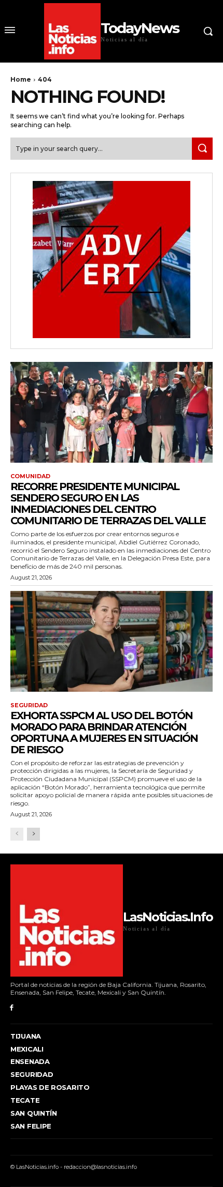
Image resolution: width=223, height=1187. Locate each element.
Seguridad (29, 705)
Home (20, 79)
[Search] (202, 149)
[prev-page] (16, 834)
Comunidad (30, 476)
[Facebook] (11, 1007)
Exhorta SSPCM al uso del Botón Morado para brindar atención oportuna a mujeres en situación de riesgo (104, 732)
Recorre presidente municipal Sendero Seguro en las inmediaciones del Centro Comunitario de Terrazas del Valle (107, 503)
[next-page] (33, 834)
